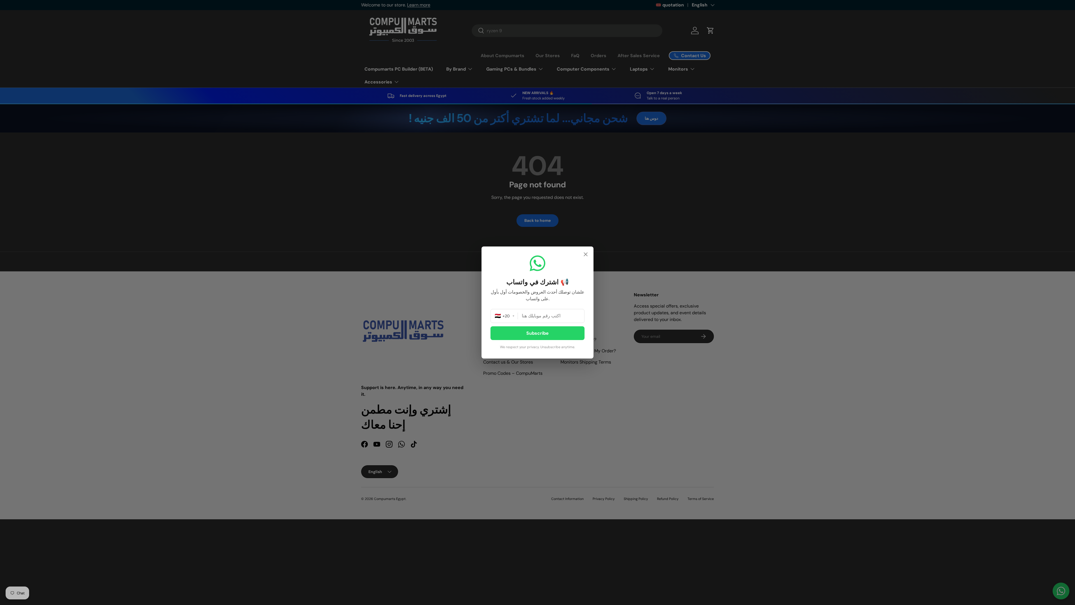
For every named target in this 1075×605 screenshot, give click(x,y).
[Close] (585, 255)
